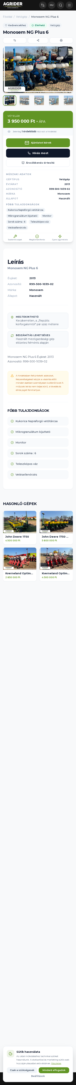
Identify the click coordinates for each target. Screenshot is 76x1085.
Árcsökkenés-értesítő (40, 162)
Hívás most (40, 153)
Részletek (56, 1063)
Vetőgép (21, 16)
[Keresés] (60, 5)
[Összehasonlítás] (42, 5)
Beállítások (38, 1076)
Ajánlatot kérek (41, 142)
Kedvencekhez (17, 25)
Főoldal (7, 16)
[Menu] (69, 5)
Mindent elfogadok (53, 1070)
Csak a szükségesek (22, 1070)
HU (51, 5)
